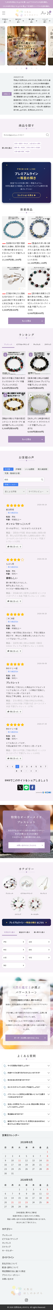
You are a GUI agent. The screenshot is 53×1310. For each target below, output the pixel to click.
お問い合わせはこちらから (26, 845)
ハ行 (5, 957)
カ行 (30, 942)
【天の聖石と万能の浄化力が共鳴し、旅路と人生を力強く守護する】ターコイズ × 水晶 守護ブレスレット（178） (26, 703)
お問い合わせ (8, 1278)
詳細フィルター (11, 484)
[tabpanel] (26, 45)
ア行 (5, 942)
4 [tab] (31, 68)
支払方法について (10, 1263)
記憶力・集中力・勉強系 (33, 147)
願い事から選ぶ (32, 20)
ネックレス (6, 1242)
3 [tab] (26, 68)
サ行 (5, 949)
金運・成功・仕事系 (35, 143)
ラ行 (4, 965)
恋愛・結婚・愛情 (19, 151)
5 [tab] (36, 68)
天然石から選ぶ (5, 20)
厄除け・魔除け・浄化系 (21, 143)
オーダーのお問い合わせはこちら (26, 1038)
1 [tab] (16, 68)
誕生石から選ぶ (18, 20)
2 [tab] (21, 68)
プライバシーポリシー (11, 1275)
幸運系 (28, 151)
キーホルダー (8, 1250)
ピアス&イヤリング (10, 1239)
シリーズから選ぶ (45, 20)
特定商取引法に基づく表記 (13, 1271)
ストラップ (6, 1246)
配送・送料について (10, 1267)
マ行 (30, 957)
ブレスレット (7, 1235)
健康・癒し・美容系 (19, 147)
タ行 (30, 949)
